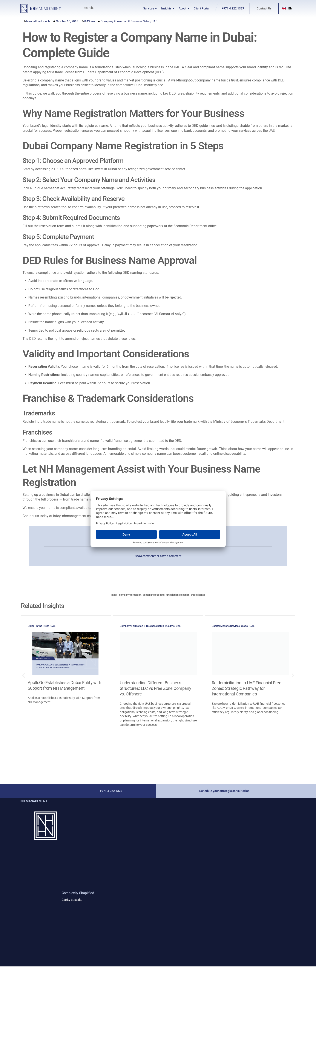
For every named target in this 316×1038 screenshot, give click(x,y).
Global (244, 626)
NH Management (33, 801)
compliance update (153, 594)
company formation (130, 594)
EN (290, 8)
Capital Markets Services (226, 626)
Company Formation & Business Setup (125, 21)
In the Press (42, 626)
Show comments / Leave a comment (158, 556)
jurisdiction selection (178, 594)
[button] (287, 8)
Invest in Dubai (105, 169)
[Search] (123, 8)
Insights (170, 626)
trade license (198, 594)
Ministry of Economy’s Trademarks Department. (249, 421)
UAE (154, 21)
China (31, 626)
